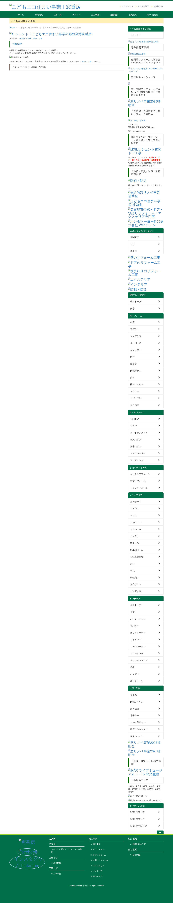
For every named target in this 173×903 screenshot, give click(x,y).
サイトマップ (127, 6)
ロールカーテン (137, 646)
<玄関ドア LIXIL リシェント (31, 38)
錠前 (132, 377)
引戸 (132, 244)
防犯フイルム (136, 701)
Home (12, 27)
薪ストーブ (135, 301)
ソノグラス (135, 336)
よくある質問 (143, 6)
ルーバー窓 (135, 342)
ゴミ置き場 (135, 591)
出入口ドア (135, 439)
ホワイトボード (137, 632)
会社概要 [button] (114, 14)
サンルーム (135, 529)
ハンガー (134, 674)
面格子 (133, 363)
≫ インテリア (96, 871)
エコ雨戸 (134, 405)
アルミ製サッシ (137, 722)
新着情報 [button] (39, 14)
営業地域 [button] (133, 14)
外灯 (132, 563)
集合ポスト (135, 584)
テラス (133, 515)
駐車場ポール (136, 549)
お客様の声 (158, 6)
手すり (133, 611)
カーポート (135, 501)
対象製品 (17, 44)
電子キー (134, 715)
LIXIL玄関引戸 (137, 819)
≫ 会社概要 (135, 855)
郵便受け (134, 577)
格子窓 (133, 694)
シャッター (135, 349)
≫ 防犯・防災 (96, 876)
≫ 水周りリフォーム (99, 860)
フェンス (134, 508)
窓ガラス (134, 329)
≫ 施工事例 (95, 844)
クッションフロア (139, 660)
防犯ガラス (135, 370)
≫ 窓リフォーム (97, 849)
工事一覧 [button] (57, 14)
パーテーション (137, 618)
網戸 (132, 356)
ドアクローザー (137, 453)
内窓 (132, 308)
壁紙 (132, 667)
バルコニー (135, 522)
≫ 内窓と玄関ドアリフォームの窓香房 (66, 850)
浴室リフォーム (137, 480)
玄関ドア (134, 237)
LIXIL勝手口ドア (138, 825)
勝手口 (133, 251)
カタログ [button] (76, 14)
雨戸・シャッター (139, 729)
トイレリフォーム (139, 487)
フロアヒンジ (136, 460)
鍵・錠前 (134, 708)
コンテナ (134, 536)
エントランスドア (139, 432)
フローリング (136, 653)
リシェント (87, 61)
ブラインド (135, 639)
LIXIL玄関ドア (137, 812)
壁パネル (134, 625)
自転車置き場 (136, 556)
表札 (132, 570)
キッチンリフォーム (140, 474)
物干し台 (134, 543)
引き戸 (133, 425)
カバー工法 (135, 398)
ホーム (21, 14)
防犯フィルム (136, 384)
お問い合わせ (152, 14)
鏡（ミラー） (136, 680)
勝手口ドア (135, 446)
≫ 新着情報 (56, 863)
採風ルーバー (136, 736)
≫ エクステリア (97, 866)
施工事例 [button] (95, 14)
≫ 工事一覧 (56, 874)
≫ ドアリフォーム (98, 855)
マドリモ (134, 391)
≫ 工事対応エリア (138, 844)
